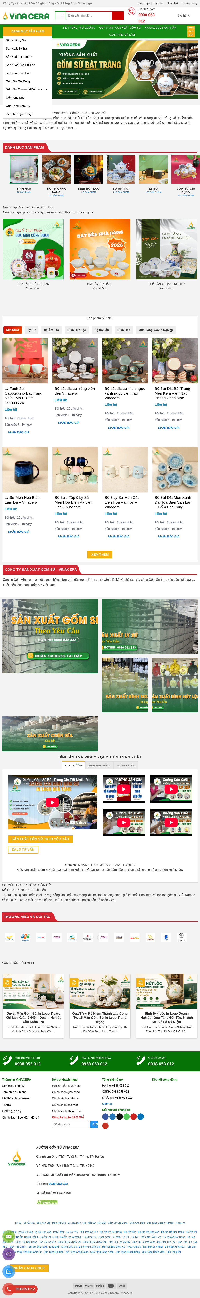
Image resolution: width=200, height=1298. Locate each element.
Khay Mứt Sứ (134, 1247)
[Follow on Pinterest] (133, 1116)
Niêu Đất (54, 1247)
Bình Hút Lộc (59, 1223)
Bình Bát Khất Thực (175, 1247)
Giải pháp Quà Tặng (18, 114)
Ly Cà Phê (72, 1232)
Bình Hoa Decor (17, 1247)
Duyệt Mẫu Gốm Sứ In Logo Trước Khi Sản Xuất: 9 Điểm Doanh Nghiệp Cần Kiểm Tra (33, 1018)
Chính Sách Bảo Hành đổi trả (20, 1117)
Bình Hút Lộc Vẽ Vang (143, 1242)
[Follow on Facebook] (105, 1116)
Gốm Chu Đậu (15, 97)
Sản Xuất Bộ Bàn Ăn (19, 56)
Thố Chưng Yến (47, 1242)
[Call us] (126, 1116)
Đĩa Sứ (134, 1237)
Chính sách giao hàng (66, 1092)
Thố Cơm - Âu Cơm (150, 1237)
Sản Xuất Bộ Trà (16, 48)
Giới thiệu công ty (13, 1085)
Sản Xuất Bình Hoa (18, 73)
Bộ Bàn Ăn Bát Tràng (174, 1237)
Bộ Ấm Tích (130, 1232)
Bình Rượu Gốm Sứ (89, 1247)
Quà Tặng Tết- (174, 1252)
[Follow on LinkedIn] (141, 1116)
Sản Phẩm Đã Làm (122, 34)
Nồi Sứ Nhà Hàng (37, 1247)
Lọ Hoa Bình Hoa (77, 1223)
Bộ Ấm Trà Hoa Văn (148, 1232)
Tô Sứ (125, 1237)
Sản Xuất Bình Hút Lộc (20, 65)
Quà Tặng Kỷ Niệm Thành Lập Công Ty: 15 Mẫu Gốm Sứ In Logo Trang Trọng (100, 1018)
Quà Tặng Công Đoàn (76, 1252)
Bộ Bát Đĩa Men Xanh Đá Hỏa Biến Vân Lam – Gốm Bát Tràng (173, 502)
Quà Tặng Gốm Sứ (18, 105)
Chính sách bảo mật (65, 1104)
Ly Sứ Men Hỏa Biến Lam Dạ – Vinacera (22, 499)
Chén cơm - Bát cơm (110, 1237)
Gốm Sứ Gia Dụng (18, 81)
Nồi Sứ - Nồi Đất (97, 1223)
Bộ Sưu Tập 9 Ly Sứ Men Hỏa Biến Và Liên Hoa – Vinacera (74, 502)
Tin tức (159, 3)
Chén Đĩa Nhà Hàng (26, 1242)
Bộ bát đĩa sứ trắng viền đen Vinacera (75, 391)
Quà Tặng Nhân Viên (153, 1252)
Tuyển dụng (189, 3)
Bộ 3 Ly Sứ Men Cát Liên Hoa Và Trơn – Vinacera (122, 502)
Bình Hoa (182, 1242)
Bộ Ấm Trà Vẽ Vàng (70, 1237)
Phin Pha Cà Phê (89, 1232)
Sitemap (107, 1103)
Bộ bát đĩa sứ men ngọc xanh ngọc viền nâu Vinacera (125, 393)
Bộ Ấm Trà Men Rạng (172, 1232)
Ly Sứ (18, 1223)
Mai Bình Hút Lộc (166, 1242)
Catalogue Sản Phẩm (162, 27)
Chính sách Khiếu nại (65, 1098)
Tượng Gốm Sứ (69, 1247)
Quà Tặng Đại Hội (53, 1252)
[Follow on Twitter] (112, 1116)
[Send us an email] (119, 1116)
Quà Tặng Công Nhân (102, 1252)
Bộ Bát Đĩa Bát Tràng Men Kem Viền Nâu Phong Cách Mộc (172, 393)
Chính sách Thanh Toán (67, 1111)
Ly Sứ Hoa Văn (43, 1232)
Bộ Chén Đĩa (43, 1223)
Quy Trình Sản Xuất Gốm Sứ (120, 27)
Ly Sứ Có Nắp (25, 1232)
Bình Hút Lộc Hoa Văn (95, 1242)
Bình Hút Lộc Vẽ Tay (119, 1242)
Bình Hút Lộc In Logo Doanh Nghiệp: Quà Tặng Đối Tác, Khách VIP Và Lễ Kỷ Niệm (166, 1018)
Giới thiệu (144, 3)
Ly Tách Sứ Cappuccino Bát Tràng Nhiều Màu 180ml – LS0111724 (23, 396)
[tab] (12, 330)
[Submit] (120, 15)
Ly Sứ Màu (59, 1232)
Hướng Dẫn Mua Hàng (66, 1085)
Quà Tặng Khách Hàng (128, 1252)
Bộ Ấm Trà (29, 1223)
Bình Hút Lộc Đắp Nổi (69, 1242)
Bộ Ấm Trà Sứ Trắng (27, 1237)
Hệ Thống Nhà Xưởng (78, 27)
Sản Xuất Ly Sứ (16, 40)
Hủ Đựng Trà (90, 1237)
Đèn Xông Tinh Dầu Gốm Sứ (26, 1252)
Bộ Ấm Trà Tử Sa (49, 1237)
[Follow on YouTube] (105, 1126)
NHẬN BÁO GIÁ (18, 432)
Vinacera (180, 1223)
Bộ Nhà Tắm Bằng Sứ (113, 1247)
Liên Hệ (173, 3)
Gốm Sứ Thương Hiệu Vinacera (26, 89)
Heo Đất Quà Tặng (153, 1247)
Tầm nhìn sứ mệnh (14, 1092)
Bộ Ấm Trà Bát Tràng (111, 1232)
